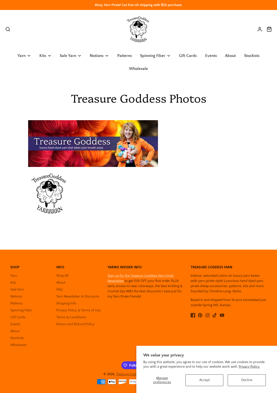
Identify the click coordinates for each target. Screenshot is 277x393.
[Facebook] (193, 315)
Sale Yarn (68, 55)
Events (211, 55)
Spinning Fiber (152, 55)
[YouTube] (222, 315)
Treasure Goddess (129, 374)
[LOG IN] (259, 29)
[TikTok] (214, 315)
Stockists (251, 55)
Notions (96, 55)
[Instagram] (207, 315)
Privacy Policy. (249, 367)
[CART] (269, 29)
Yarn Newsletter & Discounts (77, 296)
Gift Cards (188, 55)
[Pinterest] (200, 315)
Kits (42, 55)
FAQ (59, 289)
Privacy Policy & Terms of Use (78, 310)
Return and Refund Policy (75, 324)
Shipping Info (66, 303)
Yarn (22, 55)
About (230, 55)
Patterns (124, 55)
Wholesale (138, 68)
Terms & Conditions (71, 317)
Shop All (62, 276)
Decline (246, 380)
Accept (204, 380)
